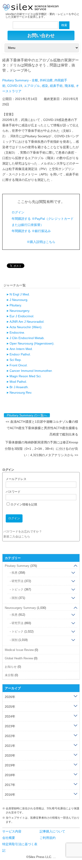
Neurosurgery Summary (20, 608)
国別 (15, 598)
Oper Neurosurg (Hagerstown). (32, 343)
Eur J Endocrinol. (22, 316)
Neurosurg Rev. (21, 392)
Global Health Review (19, 658)
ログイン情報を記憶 (23, 504)
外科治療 (46, 80)
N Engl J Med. (20, 294)
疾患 (15, 572)
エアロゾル (32, 86)
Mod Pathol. (18, 381)
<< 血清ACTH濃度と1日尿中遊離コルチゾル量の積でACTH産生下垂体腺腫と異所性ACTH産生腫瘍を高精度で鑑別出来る (42, 428)
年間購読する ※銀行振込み (31, 231)
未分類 (9, 675)
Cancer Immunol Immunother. (31, 370)
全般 (35, 80)
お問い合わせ (41, 35)
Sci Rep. (16, 360)
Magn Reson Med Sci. (25, 376)
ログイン (18, 212)
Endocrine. (17, 332)
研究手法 (17, 581)
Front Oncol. (19, 365)
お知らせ (11, 666)
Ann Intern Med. (21, 349)
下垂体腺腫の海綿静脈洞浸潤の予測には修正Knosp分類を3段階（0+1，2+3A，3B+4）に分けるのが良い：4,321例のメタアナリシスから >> (41, 448)
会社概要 (8, 838)
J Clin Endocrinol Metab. (27, 338)
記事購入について (52, 831)
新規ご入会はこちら (16, 536)
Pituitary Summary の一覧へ (27, 415)
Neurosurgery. (20, 310)
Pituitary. (16, 305)
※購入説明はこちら (41, 242)
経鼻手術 (56, 86)
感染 (45, 86)
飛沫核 (69, 86)
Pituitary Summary (15, 80)
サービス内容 (11, 831)
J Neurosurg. (19, 300)
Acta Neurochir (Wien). (26, 327)
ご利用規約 (48, 838)
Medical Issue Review (19, 650)
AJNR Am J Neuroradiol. (27, 321)
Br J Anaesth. (19, 387)
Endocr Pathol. (20, 354)
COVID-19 (14, 86)
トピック (17, 589)
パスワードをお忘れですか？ (22, 531)
